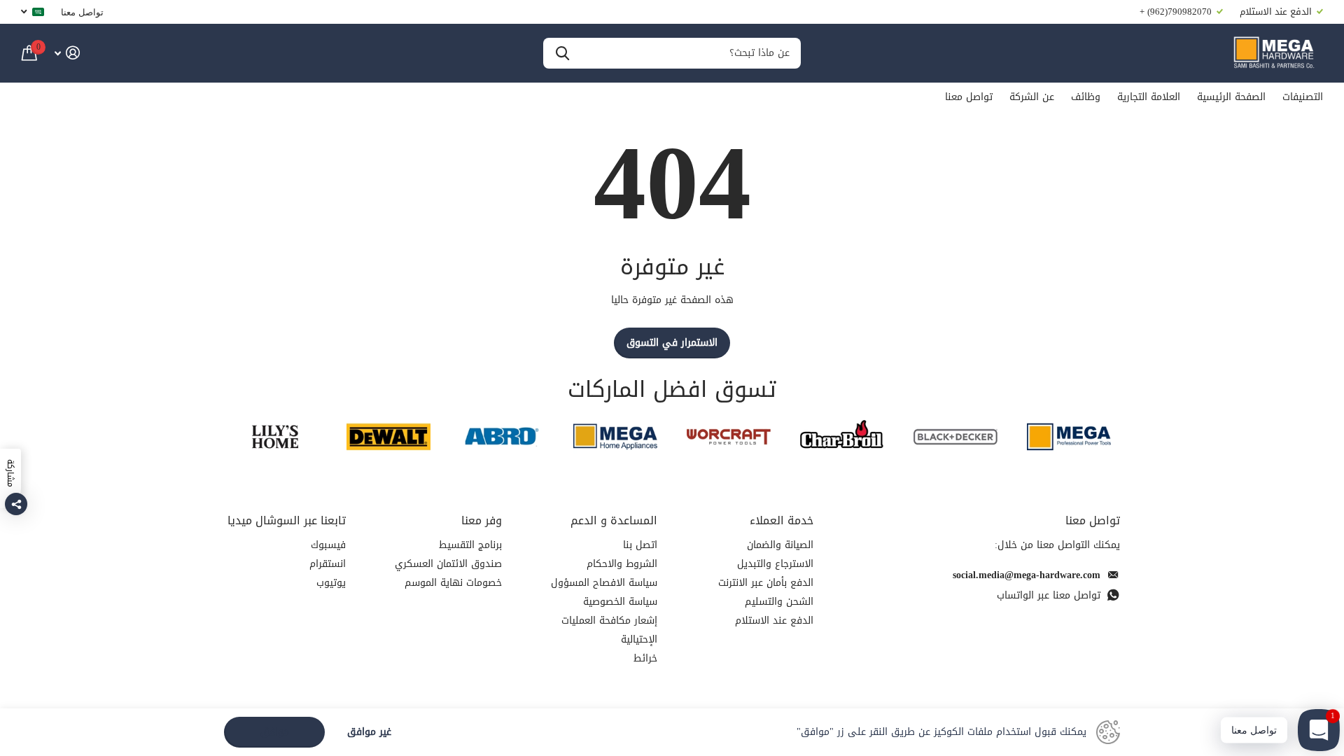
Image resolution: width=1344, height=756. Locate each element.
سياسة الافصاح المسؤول (604, 582)
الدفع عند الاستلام (774, 620)
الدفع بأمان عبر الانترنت (765, 582)
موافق (274, 731)
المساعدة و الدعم (613, 520)
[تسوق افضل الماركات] (1069, 436)
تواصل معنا (82, 12)
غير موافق (369, 732)
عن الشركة (1031, 97)
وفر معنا (481, 520)
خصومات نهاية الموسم (453, 582)
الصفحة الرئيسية (1231, 97)
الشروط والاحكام (622, 563)
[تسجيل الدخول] (67, 53)
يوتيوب (331, 582)
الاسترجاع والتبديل (775, 563)
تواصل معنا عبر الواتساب (1048, 595)
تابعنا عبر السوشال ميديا (286, 520)
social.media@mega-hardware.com (1026, 575)
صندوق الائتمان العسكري (448, 563)
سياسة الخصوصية (620, 601)
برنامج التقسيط (470, 545)
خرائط (645, 658)
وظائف (1085, 97)
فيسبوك (328, 545)
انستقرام (327, 563)
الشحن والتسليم (779, 601)
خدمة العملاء (781, 520)
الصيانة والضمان (780, 545)
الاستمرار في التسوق (672, 342)
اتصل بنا (640, 545)
